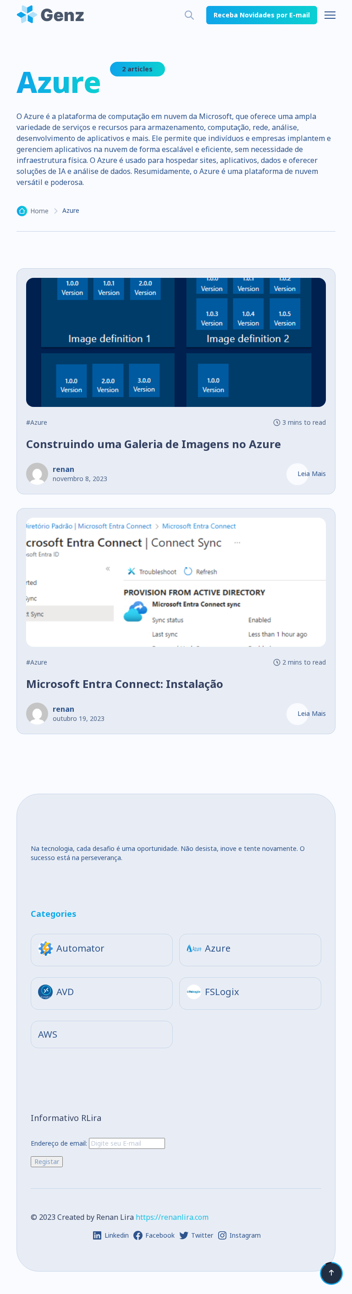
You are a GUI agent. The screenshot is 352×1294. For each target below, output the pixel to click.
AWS (47, 1034)
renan (63, 469)
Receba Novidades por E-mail (262, 15)
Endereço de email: (60, 1143)
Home (39, 210)
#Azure (36, 422)
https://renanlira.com (172, 1217)
